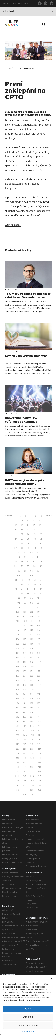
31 (41, 539)
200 (17, 726)
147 (39, 662)
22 (15, 534)
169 (24, 689)
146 (31, 662)
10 (33, 520)
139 (38, 653)
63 (38, 571)
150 (32, 666)
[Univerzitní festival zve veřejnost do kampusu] (28, 398)
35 (34, 543)
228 (17, 758)
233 (24, 762)
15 (34, 525)
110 (32, 621)
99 (38, 607)
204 (17, 730)
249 (24, 780)
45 (38, 552)
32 (15, 543)
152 (17, 671)
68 (15, 580)
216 (17, 744)
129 (24, 644)
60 (19, 571)
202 (32, 726)
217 (24, 744)
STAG (26, 4)
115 (38, 625)
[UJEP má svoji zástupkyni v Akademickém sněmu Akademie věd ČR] (28, 460)
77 (41, 584)
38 (22, 548)
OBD (14, 4)
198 (31, 721)
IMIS (20, 4)
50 (16, 561)
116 (18, 630)
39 (28, 548)
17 (16, 530)
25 (34, 534)
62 (31, 571)
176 (17, 698)
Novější (8, 515)
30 (35, 539)
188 (17, 712)
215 (38, 739)
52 (28, 561)
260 (24, 794)
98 (31, 607)
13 (22, 525)
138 (31, 653)
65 (25, 575)
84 (22, 593)
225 (24, 753)
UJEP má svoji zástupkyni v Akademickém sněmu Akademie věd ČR (24, 483)
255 (39, 785)
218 (31, 744)
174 (31, 694)
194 (31, 717)
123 (38, 634)
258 (31, 790)
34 (28, 543)
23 (22, 534)
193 (24, 717)
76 (34, 584)
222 (31, 749)
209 (25, 735)
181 (25, 703)
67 (38, 575)
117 (25, 630)
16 (40, 525)
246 (32, 776)
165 (24, 685)
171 (39, 689)
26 (41, 534)
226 (32, 753)
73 (15, 584)
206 (32, 730)
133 (24, 648)
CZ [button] (4, 4)
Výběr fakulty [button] (9, 11)
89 (25, 598)
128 (17, 644)
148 (17, 666)
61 (25, 571)
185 (24, 707)
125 (24, 639)
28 (22, 539)
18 (22, 530)
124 (17, 639)
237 (24, 767)
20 (34, 530)
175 (38, 694)
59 (41, 566)
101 (24, 612)
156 (17, 676)
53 (34, 561)
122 (31, 634)
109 (25, 621)
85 (28, 593)
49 (38, 557)
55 (15, 566)
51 (22, 561)
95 (38, 603)
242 (32, 771)
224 (17, 753)
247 (39, 776)
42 (18, 552)
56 (22, 566)
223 (39, 749)
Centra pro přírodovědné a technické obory (25, 114)
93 (25, 603)
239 (39, 767)
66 (31, 575)
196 (17, 721)
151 (39, 666)
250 (32, 780)
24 (28, 534)
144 (17, 662)
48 (31, 557)
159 (38, 676)
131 (39, 644)
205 (24, 730)
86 (34, 593)
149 (24, 666)
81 (35, 589)
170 (32, 689)
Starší (49, 515)
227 (39, 753)
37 (15, 548)
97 (25, 607)
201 (24, 726)
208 (17, 735)
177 (24, 698)
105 (24, 616)
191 (39, 712)
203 (39, 726)
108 (17, 621)
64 (18, 575)
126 (31, 639)
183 (38, 703)
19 (28, 530)
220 (17, 749)
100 (17, 612)
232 (17, 762)
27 (16, 539)
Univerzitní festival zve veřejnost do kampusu (21, 419)
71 (35, 580)
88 (19, 598)
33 (22, 543)
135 (38, 648)
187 (38, 707)
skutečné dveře (14, 161)
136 (17, 653)
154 (31, 671)
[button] (51, 978)
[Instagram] (45, 3)
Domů (10, 68)
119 (38, 630)
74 (22, 584)
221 (24, 749)
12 (16, 525)
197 (24, 721)
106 (31, 616)
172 (17, 694)
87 (41, 593)
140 (17, 657)
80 (28, 589)
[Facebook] (40, 3)
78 (16, 589)
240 (17, 771)
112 (18, 625)
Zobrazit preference (28, 1025)
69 (22, 580)
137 (24, 653)
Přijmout (28, 1008)
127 (38, 639)
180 (17, 703)
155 (38, 671)
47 (25, 557)
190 (31, 712)
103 (38, 612)
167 (39, 685)
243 (39, 771)
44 (31, 552)
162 (31, 680)
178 (31, 698)
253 (24, 785)
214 (31, 739)
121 (25, 634)
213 (24, 739)
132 (17, 648)
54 (41, 561)
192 (17, 717)
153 (24, 671)
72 (41, 580)
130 (31, 644)
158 (31, 676)
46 (18, 557)
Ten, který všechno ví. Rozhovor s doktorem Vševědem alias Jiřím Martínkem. (28, 297)
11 (39, 520)
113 (25, 625)
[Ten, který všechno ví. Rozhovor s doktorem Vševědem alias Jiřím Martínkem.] (28, 274)
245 (24, 776)
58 (34, 566)
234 (32, 762)
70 (28, 580)
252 (17, 785)
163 (38, 680)
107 (39, 616)
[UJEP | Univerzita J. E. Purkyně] (11, 23)
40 (34, 548)
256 (17, 790)
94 (31, 603)
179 (38, 698)
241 (24, 771)
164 (17, 685)
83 (15, 593)
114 (31, 625)
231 (39, 758)
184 (17, 707)
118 (31, 630)
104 (17, 616)
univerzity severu (34, 133)
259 (39, 790)
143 (38, 657)
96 (18, 607)
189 (24, 712)
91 (38, 598)
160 (17, 680)
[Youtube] (51, 3)
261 (32, 794)
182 (31, 703)
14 (28, 525)
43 (25, 552)
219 (38, 744)
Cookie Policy (28, 1031)
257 (24, 790)
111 (39, 621)
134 (31, 648)
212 (17, 739)
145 (24, 662)
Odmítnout (28, 1017)
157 (24, 676)
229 (24, 758)
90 (31, 598)
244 (17, 776)
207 (39, 730)
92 (18, 603)
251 (39, 780)
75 (28, 584)
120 (17, 634)
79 (22, 589)
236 (17, 767)
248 (17, 780)
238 (31, 767)
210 (32, 735)
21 (40, 530)
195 (39, 717)
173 (24, 694)
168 (17, 689)
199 (39, 721)
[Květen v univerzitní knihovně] (28, 336)
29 (28, 539)
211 (39, 735)
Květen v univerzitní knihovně (26, 356)
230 (32, 758)
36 (41, 543)
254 (32, 785)
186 (31, 707)
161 (24, 680)
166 (31, 685)
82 (41, 589)
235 (39, 762)
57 (28, 566)
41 (41, 548)
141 (24, 657)
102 (31, 612)
